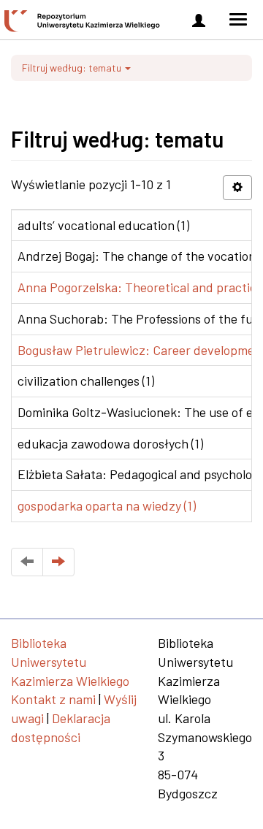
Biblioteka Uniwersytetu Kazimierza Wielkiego (70, 661)
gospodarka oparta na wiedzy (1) (107, 505)
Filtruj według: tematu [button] (72, 67)
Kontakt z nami (53, 699)
